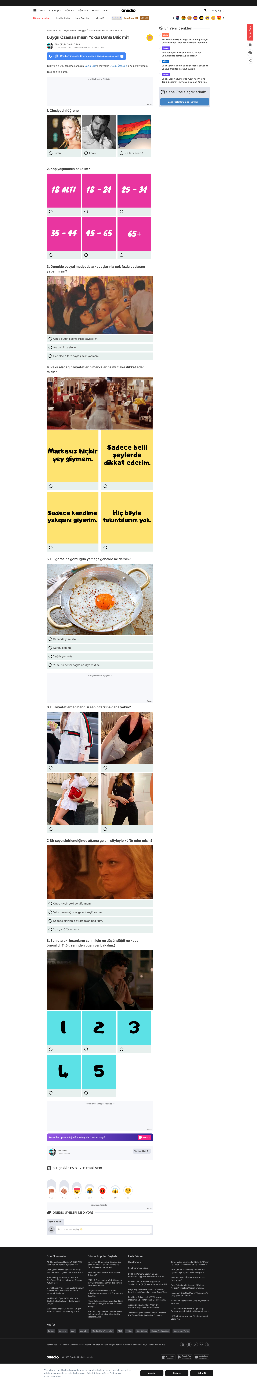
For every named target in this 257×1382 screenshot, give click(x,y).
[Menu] (35, 10)
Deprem (62, 1331)
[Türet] (178, 18)
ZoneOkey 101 (131, 18)
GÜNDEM (69, 10)
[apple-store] (169, 1357)
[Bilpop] (189, 18)
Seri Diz (144, 18)
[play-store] (185, 1357)
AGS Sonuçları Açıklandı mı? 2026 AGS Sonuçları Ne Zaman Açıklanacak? (182, 54)
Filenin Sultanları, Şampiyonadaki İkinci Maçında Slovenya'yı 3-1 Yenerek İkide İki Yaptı (105, 1304)
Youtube (84, 1331)
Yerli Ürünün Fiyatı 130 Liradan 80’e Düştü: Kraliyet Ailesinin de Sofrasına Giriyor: (63, 1301)
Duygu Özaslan (118, 65)
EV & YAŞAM (55, 10)
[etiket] (149, 37)
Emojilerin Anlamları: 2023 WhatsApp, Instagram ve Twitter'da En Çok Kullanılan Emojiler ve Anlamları (147, 1300)
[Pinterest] (207, 1344)
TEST (42, 10)
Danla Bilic (90, 65)
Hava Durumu (134, 1262)
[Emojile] (195, 18)
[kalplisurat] (213, 18)
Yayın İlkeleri (148, 1344)
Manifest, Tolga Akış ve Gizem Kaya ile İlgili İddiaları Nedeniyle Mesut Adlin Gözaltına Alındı (104, 1314)
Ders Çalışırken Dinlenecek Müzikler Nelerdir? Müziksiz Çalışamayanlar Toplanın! (187, 1288)
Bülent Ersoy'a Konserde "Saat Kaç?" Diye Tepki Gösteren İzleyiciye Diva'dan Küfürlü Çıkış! (183, 80)
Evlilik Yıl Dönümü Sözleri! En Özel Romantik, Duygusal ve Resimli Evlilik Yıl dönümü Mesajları (146, 1276)
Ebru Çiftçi (67, 44)
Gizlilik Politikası (77, 1344)
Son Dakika (142, 1331)
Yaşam (166, 48)
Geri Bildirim (63, 1344)
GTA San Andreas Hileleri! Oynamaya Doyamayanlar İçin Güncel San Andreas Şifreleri (189, 1311)
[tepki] (51, 1190)
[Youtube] (201, 1344)
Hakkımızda (52, 1344)
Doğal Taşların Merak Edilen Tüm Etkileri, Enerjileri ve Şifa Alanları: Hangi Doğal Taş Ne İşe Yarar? (147, 1292)
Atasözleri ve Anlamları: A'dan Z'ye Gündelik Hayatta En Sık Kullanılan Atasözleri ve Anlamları (144, 1307)
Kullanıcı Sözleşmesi (132, 1344)
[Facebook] (189, 1344)
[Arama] (205, 10)
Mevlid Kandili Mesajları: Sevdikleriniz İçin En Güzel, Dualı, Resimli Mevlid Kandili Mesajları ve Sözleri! (104, 1264)
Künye (158, 1344)
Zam (73, 1331)
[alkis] (207, 18)
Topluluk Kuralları (92, 1344)
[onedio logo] (128, 10)
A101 (120, 1331)
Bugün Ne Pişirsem (160, 1331)
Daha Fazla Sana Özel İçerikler (183, 102)
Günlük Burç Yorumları (102, 1331)
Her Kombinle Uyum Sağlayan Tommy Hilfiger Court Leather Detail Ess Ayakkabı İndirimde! (185, 41)
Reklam (104, 1344)
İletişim (112, 1344)
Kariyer (119, 1344)
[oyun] (201, 18)
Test (59, 30)
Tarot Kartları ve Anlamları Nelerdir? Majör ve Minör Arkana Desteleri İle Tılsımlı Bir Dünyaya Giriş (190, 1264)
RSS (163, 1344)
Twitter (51, 1331)
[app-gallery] (202, 1357)
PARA (105, 10)
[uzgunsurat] (219, 18)
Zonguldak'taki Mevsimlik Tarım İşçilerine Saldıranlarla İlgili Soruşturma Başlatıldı (105, 1293)
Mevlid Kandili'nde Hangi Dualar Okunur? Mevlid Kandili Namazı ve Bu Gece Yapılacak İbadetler (65, 1290)
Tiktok (129, 1331)
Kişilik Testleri (70, 30)
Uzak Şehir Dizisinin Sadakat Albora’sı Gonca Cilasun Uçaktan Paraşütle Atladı (185, 67)
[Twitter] (195, 1344)
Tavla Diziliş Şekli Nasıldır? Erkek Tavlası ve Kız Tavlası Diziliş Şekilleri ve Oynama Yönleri (147, 1315)
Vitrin (165, 35)
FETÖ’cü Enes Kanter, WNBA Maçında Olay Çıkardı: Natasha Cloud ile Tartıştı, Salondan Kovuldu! (104, 1283)
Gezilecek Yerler (181, 1331)
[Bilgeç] (184, 18)
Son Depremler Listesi (138, 1268)
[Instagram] (182, 1344)
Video (165, 61)
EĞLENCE (83, 10)
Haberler (51, 30)
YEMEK (95, 10)
